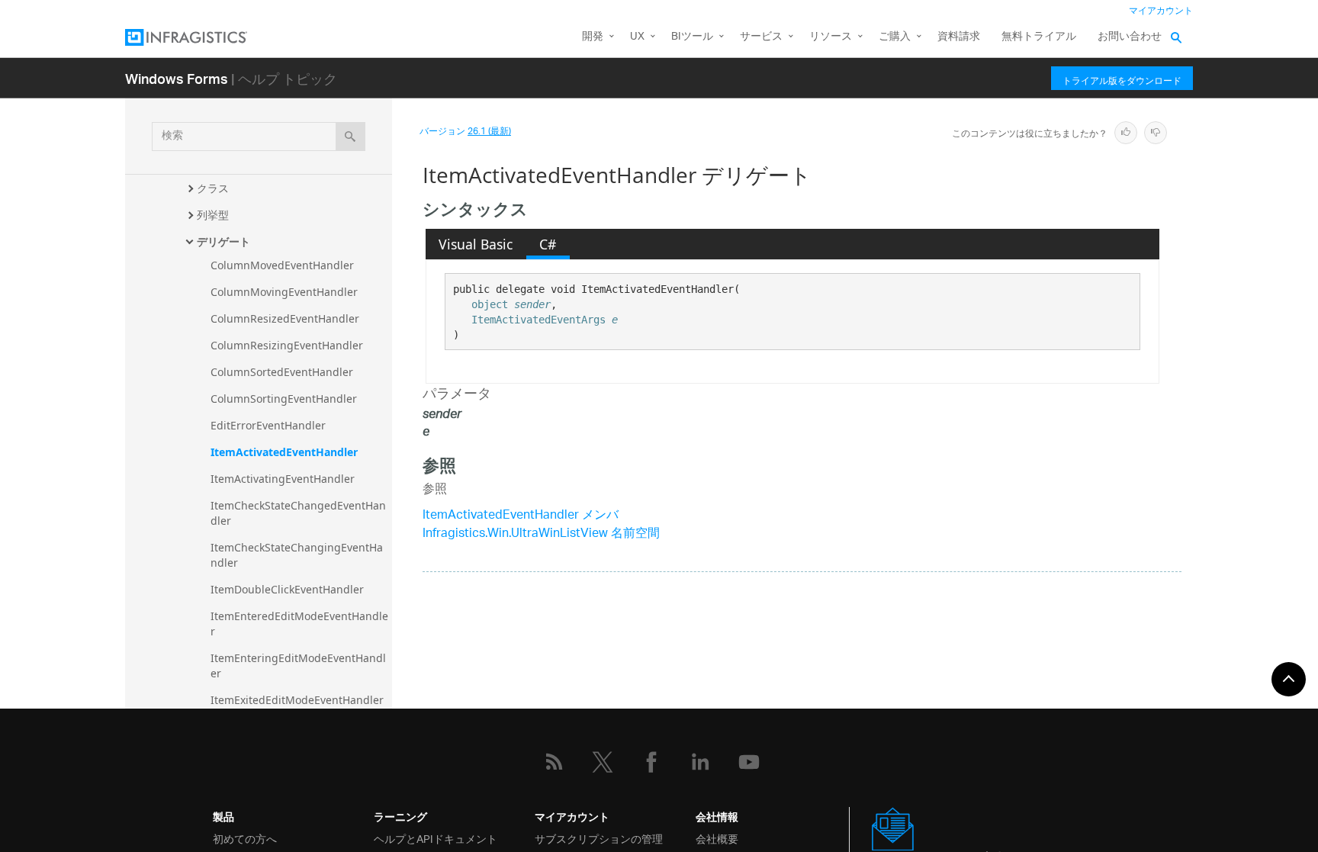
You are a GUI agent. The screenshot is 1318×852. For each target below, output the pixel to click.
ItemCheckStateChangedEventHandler (298, 513)
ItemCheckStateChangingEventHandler (297, 555)
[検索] (350, 136)
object (489, 304)
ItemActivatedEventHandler (284, 452)
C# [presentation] (547, 244)
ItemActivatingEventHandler (283, 478)
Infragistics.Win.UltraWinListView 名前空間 (541, 534)
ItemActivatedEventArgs (538, 319)
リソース (830, 37)
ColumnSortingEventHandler (284, 398)
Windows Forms (176, 78)
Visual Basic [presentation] (476, 244)
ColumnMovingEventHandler (284, 292)
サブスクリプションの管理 (599, 837)
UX (637, 37)
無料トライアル (1038, 37)
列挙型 (213, 214)
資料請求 (958, 37)
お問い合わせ (1130, 37)
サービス (761, 37)
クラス (213, 188)
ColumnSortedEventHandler (282, 372)
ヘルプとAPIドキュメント (435, 837)
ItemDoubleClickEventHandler (287, 589)
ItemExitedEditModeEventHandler (297, 700)
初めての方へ (245, 837)
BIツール (692, 37)
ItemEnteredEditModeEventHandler (299, 623)
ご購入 (895, 37)
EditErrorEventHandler (268, 425)
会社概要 (717, 837)
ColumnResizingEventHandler (287, 345)
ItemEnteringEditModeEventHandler (298, 665)
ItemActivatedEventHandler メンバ (521, 516)
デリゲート (223, 241)
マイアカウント (1161, 11)
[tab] (476, 244)
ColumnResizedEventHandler (285, 318)
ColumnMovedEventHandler (282, 265)
